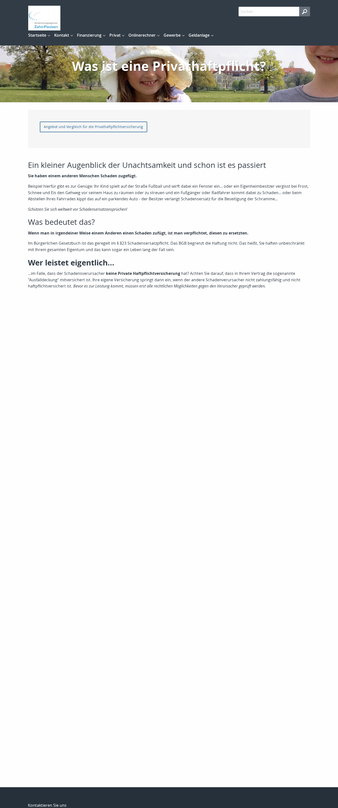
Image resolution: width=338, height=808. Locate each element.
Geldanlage (199, 35)
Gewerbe (172, 35)
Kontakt (61, 35)
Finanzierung (89, 35)
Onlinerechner (142, 35)
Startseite (37, 35)
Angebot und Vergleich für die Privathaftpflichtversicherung (93, 126)
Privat (115, 35)
